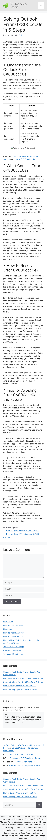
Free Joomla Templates (13, 625)
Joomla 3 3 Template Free (25, 159)
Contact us (8, 622)
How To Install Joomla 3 (13, 636)
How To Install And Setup (14, 633)
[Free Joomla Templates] (15, 5)
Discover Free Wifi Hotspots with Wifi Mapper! (23, 678)
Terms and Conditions (13, 654)
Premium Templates (12, 650)
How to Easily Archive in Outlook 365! (22, 531)
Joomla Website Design (13, 647)
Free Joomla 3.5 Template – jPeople (25, 758)
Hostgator (7, 629)
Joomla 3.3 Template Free (21, 754)
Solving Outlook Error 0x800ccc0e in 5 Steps (23, 682)
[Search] (39, 805)
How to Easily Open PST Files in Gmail (20, 689)
